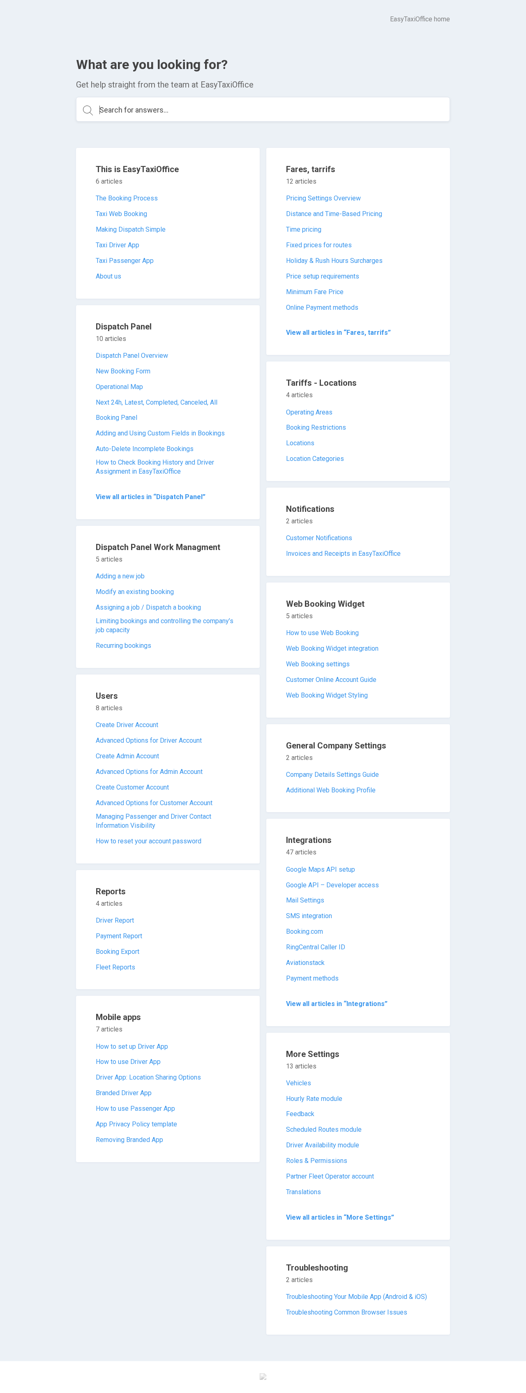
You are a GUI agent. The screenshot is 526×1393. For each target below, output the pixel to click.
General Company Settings (336, 746)
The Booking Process (127, 198)
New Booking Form (123, 371)
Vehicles (298, 1083)
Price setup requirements (322, 276)
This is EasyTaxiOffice (137, 169)
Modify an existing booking (135, 592)
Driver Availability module (322, 1145)
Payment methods (312, 978)
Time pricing (303, 229)
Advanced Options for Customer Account (154, 803)
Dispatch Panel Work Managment (158, 547)
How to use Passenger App (135, 1108)
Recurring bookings (123, 645)
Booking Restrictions (316, 427)
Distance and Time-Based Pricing (334, 214)
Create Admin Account (127, 756)
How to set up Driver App (132, 1046)
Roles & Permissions (316, 1161)
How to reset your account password (148, 841)
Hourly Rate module (314, 1099)
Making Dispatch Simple (131, 229)
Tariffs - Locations (321, 383)
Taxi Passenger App (125, 261)
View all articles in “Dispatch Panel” (150, 497)
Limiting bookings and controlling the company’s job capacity (164, 625)
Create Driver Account (127, 725)
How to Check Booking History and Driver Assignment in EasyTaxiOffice (155, 466)
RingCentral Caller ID (315, 947)
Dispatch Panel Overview (132, 355)
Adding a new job (120, 576)
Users (107, 696)
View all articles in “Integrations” (337, 1004)
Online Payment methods (322, 307)
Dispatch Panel (124, 327)
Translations (303, 1192)
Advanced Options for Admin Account (149, 772)
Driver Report (115, 920)
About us (108, 276)
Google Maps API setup (320, 869)
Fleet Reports (115, 967)
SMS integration (309, 916)
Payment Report (119, 936)
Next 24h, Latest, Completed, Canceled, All (156, 402)
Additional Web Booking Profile (331, 790)
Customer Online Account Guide (331, 680)
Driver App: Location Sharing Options (148, 1077)
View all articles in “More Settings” (340, 1217)
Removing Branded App (129, 1140)
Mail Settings (305, 900)
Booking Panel (116, 417)
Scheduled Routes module (324, 1129)
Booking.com (304, 931)
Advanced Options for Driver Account (149, 740)
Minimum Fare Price (315, 292)
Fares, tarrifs (310, 169)
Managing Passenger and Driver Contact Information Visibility (153, 821)
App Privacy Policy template (136, 1124)
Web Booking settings (318, 664)
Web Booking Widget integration (332, 648)
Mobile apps (118, 1017)
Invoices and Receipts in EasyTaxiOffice (343, 553)
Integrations (309, 840)
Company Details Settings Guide (332, 774)
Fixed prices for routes (319, 245)
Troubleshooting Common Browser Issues (346, 1312)
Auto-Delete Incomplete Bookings (145, 449)
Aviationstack (305, 963)
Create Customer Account (132, 787)
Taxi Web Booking (121, 214)
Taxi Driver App (117, 245)
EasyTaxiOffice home (420, 19)
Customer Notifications (319, 538)
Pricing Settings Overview (323, 198)
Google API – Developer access (332, 885)
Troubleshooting (317, 1268)
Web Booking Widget (325, 604)
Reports (111, 891)
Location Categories (315, 459)
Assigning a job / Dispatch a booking (148, 607)
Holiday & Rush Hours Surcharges (334, 261)
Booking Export (117, 952)
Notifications (310, 509)
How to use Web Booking (322, 633)
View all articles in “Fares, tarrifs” (338, 332)
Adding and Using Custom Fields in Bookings (160, 433)
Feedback (300, 1114)
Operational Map (119, 387)
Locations (300, 443)
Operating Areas (309, 412)
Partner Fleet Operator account (330, 1176)
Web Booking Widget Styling (327, 695)
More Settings (312, 1054)
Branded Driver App (124, 1093)
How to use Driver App (128, 1062)
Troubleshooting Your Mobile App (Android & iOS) (356, 1297)
